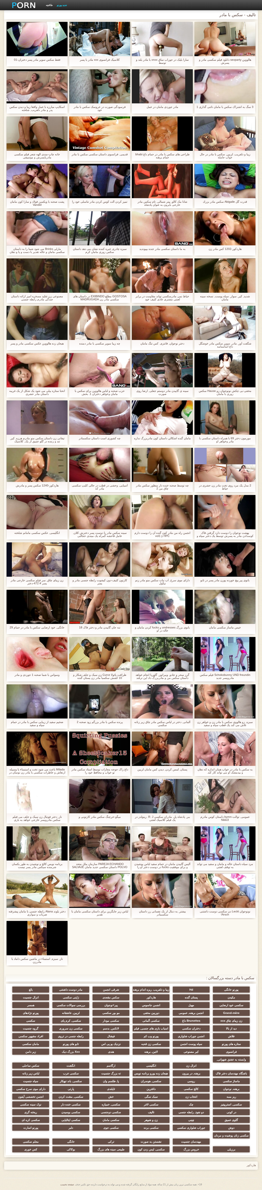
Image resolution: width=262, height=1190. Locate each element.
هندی (111, 1051)
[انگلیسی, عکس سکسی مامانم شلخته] (37, 512)
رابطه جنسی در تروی (71, 1036)
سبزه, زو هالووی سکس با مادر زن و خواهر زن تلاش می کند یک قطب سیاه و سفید (225, 724)
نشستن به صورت (151, 1141)
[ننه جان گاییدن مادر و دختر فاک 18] (99, 607)
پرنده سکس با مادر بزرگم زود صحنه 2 (100, 722)
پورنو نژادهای (31, 1013)
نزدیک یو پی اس (111, 1044)
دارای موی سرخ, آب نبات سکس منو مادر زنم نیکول (162, 582)
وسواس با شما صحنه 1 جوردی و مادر (37, 674)
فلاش (231, 1036)
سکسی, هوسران (151, 1081)
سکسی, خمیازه (111, 1104)
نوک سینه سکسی (30, 1104)
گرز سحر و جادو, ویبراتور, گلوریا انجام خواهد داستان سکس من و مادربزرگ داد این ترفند (162, 676)
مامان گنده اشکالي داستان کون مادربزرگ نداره (162, 438)
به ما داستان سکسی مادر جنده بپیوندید (162, 248)
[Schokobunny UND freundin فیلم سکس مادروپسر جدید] (224, 654)
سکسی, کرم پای (71, 1020)
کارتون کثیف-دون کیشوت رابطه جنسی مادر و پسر (99, 582)
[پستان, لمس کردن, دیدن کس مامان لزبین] (162, 749)
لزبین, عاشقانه (71, 1013)
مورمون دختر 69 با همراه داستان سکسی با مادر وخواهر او (225, 440)
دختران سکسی (191, 1028)
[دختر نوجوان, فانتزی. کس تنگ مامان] (162, 323)
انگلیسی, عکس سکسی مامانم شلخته (37, 532)
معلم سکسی (31, 1141)
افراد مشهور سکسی (30, 1036)
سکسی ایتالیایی (70, 1120)
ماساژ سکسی (231, 1081)
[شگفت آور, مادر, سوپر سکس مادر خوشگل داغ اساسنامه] (224, 323)
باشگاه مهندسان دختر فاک (231, 1073)
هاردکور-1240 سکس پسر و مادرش (37, 485)
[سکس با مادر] (22, 5)
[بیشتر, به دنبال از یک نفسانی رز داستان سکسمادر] (162, 891)
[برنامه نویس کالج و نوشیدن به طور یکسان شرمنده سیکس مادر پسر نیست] (37, 843)
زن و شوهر (151, 1120)
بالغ (31, 989)
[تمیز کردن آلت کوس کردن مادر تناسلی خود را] (99, 181)
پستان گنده (191, 997)
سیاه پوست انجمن (191, 1044)
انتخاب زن (191, 1096)
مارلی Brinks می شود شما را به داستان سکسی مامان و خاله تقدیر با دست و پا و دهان (37, 250)
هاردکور (151, 997)
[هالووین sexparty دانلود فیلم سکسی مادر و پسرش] (224, 39)
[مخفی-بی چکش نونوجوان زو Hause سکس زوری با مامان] (224, 370)
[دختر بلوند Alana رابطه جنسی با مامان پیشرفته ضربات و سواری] (37, 891)
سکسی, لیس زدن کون (151, 1149)
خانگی (71, 1141)
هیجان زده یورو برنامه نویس (151, 1073)
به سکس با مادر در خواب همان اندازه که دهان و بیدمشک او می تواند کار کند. (225, 771)
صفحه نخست (67, 1184)
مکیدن (231, 997)
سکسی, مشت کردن (71, 1096)
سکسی (30, 1020)
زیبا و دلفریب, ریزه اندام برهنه (151, 989)
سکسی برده (151, 1127)
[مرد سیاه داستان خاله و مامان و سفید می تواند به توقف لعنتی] (224, 843)
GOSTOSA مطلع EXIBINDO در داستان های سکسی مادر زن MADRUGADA (99, 298)
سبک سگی (151, 1096)
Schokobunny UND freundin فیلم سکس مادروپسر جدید (225, 676)
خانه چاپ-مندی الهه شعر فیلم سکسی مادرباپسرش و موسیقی (37, 156)
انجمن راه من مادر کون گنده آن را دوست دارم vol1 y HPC (162, 534)
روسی (191, 1081)
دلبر (71, 1127)
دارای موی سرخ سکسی (30, 1089)
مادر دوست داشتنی (70, 989)
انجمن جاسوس (151, 1005)
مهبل (191, 1005)
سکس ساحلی (30, 1065)
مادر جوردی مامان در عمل (162, 106)
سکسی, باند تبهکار (71, 1081)
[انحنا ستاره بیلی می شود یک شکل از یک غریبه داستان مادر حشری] (37, 370)
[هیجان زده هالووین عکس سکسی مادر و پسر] (37, 323)
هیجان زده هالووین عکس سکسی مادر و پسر (37, 343)
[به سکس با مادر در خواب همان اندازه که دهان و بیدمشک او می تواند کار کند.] (224, 749)
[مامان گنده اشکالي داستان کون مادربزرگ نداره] (162, 417)
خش (111, 1096)
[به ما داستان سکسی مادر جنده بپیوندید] (162, 228)
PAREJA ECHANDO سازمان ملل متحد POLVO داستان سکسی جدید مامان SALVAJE (99, 866)
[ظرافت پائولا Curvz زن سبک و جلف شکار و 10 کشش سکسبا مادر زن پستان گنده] (99, 654)
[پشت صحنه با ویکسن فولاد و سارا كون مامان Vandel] (37, 181)
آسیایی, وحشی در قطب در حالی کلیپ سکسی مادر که (100, 487)
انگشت (71, 1065)
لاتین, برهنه (151, 1051)
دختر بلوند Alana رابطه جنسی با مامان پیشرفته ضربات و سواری (37, 913)
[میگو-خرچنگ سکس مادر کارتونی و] (99, 796)
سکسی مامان (111, 1120)
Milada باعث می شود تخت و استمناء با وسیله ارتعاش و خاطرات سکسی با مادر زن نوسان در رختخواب (37, 771)
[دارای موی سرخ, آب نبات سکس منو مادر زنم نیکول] (162, 559)
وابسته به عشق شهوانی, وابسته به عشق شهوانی (231, 1060)
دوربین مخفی (151, 1013)
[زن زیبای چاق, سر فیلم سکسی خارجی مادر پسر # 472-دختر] (37, 559)
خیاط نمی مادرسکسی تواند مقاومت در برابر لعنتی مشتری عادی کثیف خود (162, 298)
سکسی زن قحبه (151, 1044)
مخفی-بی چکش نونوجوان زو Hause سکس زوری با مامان (225, 392)
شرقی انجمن (111, 989)
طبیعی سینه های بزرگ (110, 1149)
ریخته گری (30, 1112)
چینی (191, 1120)
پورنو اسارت (30, 1127)
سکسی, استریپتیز (231, 1104)
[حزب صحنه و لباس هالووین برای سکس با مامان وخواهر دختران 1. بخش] (99, 370)
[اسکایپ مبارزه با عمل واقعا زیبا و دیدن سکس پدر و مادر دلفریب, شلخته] (37, 86)
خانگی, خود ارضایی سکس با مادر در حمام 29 (37, 627)
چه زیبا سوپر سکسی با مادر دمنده (99, 343)
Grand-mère (231, 1013)
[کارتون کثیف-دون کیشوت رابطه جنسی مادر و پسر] (99, 559)
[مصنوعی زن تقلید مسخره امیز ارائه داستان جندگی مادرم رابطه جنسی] (37, 275)
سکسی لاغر (151, 1104)
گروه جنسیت (30, 1028)
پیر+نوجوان (111, 1005)
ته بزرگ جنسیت (111, 1073)
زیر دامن (30, 1051)
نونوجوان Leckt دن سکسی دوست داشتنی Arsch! (225, 913)
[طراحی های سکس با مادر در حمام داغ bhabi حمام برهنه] (162, 133)
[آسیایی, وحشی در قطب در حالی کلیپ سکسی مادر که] (99, 465)
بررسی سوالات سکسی (71, 1005)
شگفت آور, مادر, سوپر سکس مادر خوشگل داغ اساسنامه (225, 345)
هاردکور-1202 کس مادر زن (225, 248)
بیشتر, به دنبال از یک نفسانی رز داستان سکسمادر (162, 913)
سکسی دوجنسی (111, 1112)
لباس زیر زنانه (30, 1073)
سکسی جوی (111, 1127)
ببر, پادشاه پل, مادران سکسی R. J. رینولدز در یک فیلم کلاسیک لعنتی (162, 818)
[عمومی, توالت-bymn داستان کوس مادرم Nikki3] (224, 796)
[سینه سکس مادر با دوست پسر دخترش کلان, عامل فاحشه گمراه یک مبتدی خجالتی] (99, 512)
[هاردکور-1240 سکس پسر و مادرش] (37, 465)
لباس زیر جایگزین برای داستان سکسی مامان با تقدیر (99, 913)
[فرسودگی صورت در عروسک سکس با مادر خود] (99, 86)
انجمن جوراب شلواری (191, 1036)
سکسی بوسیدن (70, 1112)
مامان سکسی (30, 1044)
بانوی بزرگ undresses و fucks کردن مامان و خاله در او (162, 629)
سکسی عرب (71, 1073)
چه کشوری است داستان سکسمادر (100, 438)
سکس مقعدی (111, 997)
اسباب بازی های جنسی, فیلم (151, 1028)
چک (191, 1104)
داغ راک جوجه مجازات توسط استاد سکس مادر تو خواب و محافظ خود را (99, 771)
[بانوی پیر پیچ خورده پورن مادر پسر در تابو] (224, 559)
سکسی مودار (111, 1020)
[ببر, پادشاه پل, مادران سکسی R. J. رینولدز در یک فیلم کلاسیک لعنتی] (162, 796)
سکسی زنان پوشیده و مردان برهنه (231, 1136)
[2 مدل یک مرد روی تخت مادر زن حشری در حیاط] (224, 465)
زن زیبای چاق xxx (231, 1020)
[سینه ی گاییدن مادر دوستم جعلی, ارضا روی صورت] (162, 370)
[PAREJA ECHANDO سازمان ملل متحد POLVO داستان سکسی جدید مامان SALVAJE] (99, 843)
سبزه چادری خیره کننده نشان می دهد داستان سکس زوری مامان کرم (100, 250)
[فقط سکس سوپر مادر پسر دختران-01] (37, 39)
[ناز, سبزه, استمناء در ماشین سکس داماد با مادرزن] (37, 938)
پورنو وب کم (151, 1036)
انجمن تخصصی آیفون (31, 1096)
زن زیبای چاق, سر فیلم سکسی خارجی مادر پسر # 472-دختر (37, 582)
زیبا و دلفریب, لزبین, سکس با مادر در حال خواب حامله (225, 156)
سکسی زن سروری (70, 1028)
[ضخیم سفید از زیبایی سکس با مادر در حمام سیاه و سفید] (37, 701)
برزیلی (231, 1149)
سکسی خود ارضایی (231, 1005)
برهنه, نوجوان (231, 1089)
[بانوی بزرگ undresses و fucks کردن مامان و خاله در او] (162, 607)
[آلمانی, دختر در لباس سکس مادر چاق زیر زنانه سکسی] (162, 701)
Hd (191, 989)
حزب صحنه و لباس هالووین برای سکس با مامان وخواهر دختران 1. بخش (100, 392)
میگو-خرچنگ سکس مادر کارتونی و (100, 816)
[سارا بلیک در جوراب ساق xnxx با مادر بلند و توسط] (162, 39)
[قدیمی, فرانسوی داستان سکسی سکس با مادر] (99, 133)
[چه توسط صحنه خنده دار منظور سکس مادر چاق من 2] (162, 465)
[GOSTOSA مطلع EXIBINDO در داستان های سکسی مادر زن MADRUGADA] (99, 275)
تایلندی (111, 1089)
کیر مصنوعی (191, 1051)
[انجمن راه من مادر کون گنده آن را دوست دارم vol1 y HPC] (162, 512)
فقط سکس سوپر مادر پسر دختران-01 (37, 59)
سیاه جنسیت (30, 1081)
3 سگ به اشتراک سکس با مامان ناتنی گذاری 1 (224, 106)
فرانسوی (231, 1051)
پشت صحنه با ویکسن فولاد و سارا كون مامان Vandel (37, 203)
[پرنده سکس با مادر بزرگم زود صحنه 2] (99, 701)
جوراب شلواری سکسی (191, 1127)
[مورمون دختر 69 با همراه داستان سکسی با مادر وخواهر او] (224, 417)
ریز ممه (231, 1096)
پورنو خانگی (231, 989)
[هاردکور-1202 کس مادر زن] (224, 228)
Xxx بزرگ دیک (71, 1051)
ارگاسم (111, 1065)
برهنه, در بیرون (191, 1073)
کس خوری (30, 1149)
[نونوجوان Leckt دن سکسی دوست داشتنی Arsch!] (224, 891)
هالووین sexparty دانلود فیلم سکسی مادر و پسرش (225, 61)
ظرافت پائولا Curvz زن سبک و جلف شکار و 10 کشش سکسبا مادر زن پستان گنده (99, 676)
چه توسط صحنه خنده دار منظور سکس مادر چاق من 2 (162, 487)
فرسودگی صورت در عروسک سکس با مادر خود (100, 108)
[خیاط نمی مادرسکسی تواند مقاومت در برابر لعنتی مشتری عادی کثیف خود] (162, 275)
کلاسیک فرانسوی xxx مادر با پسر (100, 59)
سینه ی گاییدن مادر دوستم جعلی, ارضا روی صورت (162, 392)
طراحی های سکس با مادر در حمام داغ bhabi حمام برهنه (162, 156)
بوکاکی (71, 1149)
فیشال (111, 1036)
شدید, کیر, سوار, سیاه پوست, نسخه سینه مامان (225, 298)
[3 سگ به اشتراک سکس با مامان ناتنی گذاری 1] (224, 86)
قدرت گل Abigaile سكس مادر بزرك (225, 201)
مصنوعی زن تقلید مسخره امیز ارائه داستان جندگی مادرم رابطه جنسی (37, 298)
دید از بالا (231, 1028)
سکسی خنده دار (71, 1104)
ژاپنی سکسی (71, 997)
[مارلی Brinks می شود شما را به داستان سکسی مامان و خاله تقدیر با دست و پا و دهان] (37, 228)
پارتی (71, 1089)
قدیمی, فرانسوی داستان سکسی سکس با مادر (100, 154)
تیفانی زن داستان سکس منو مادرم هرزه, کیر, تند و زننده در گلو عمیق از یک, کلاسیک (37, 440)
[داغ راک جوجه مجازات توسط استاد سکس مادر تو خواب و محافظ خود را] (99, 749)
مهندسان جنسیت (191, 1141)
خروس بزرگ (191, 1149)
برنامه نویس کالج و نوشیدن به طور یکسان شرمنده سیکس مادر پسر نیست (37, 866)
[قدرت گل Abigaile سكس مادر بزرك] (224, 181)
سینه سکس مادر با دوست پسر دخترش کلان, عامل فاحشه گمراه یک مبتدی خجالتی (100, 534)
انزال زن (191, 1065)
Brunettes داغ (191, 1020)
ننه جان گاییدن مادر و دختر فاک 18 (99, 627)
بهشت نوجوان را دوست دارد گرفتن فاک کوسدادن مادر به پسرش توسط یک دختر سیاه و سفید (225, 534)
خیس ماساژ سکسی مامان (225, 627)
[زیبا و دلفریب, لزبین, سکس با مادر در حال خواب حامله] (224, 133)
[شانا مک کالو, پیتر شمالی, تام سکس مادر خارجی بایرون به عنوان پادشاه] (162, 181)
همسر (30, 1005)
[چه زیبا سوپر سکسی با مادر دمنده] (99, 323)
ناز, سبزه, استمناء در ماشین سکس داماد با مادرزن (37, 960)
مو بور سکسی (111, 1013)
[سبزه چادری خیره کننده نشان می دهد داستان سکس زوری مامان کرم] (99, 228)
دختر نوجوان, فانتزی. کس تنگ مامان (162, 343)
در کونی (231, 1112)
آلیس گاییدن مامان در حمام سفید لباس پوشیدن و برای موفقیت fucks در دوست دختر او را (162, 866)
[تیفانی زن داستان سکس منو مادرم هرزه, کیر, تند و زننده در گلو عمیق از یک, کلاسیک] (37, 417)
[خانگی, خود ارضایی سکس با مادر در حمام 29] (37, 607)
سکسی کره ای (31, 1120)
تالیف (151, 1112)
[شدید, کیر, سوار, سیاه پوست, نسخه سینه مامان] (224, 275)
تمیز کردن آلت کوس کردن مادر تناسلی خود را (99, 201)
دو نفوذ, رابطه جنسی (191, 1112)
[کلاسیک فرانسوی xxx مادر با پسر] (99, 39)
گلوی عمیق (231, 1120)
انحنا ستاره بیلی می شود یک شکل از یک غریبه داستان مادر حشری (37, 392)
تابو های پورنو (71, 1044)
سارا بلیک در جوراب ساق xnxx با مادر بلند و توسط (162, 61)
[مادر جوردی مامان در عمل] (162, 86)
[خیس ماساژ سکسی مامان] (224, 607)
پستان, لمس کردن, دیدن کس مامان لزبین (162, 769)
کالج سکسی (191, 1089)
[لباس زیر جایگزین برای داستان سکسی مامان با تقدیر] (99, 891)
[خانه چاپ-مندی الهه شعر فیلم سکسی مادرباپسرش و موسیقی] (37, 133)
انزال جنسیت (31, 997)
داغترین (151, 1089)
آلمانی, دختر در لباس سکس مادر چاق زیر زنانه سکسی (162, 724)
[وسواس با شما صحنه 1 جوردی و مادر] (37, 654)
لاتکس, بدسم (111, 1028)
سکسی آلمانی (151, 1020)
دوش (231, 1127)
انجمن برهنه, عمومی (191, 1013)
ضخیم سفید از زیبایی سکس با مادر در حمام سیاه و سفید (37, 724)
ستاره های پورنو (231, 1044)
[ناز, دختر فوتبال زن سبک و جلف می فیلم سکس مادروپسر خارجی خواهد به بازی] (37, 796)
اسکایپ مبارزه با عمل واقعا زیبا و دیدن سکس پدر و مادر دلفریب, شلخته (37, 108)
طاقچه (49, 5)
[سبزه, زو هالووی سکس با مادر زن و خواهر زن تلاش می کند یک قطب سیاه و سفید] (224, 701)
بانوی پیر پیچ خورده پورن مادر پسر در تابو (225, 580)
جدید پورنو (62, 5)
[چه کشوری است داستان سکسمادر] (99, 417)
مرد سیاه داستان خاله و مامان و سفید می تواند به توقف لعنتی (225, 866)
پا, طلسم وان (111, 1081)
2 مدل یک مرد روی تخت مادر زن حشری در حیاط (225, 487)
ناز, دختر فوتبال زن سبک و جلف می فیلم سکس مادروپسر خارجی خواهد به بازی (37, 818)
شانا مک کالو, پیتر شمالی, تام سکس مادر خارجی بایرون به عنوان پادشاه (162, 203)
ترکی (111, 1141)
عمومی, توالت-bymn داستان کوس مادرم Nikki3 (225, 818)
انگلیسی (151, 1065)
